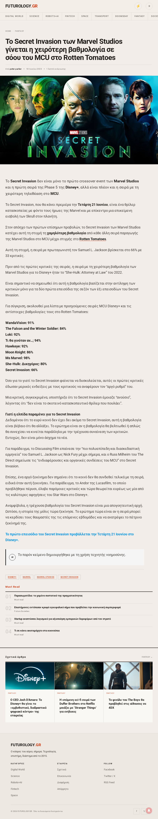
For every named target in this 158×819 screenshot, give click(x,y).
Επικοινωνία (64, 776)
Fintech (70, 16)
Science (34, 16)
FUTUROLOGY (21, 6)
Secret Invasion (69, 577)
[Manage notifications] (149, 810)
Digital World (14, 16)
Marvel (27, 577)
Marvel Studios (45, 577)
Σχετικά (61, 769)
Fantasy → (147, 657)
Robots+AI (52, 16)
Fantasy (139, 16)
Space (84, 16)
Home (8, 31)
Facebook (109, 769)
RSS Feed (109, 782)
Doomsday (121, 16)
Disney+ (12, 577)
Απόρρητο (62, 788)
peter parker (16, 69)
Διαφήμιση (63, 782)
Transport (102, 16)
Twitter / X (109, 776)
